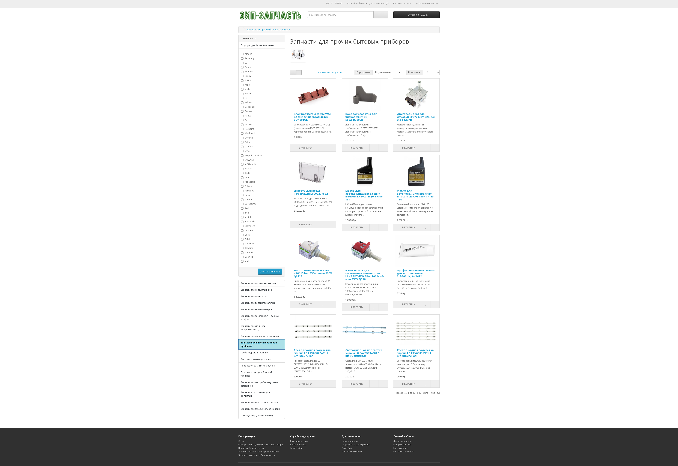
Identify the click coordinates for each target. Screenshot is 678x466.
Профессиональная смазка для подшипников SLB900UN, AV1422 (416, 273)
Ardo (247, 84)
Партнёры (347, 448)
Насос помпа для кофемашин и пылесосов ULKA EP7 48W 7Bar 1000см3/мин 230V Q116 (364, 275)
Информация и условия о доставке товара (260, 444)
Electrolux (249, 106)
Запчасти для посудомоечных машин (260, 336)
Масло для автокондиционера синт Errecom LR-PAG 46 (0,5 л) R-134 (364, 195)
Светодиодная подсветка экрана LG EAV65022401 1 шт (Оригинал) (312, 352)
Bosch (248, 67)
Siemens (249, 71)
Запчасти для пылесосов (253, 296)
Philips (248, 80)
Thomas (249, 252)
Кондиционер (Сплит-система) (257, 415)
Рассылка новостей (403, 451)
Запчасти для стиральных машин (258, 283)
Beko (247, 142)
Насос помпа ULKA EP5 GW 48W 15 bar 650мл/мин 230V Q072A (313, 273)
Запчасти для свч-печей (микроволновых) (253, 327)
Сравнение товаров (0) (330, 72)
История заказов (402, 444)
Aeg (247, 120)
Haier (247, 195)
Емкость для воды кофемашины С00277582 (311, 192)
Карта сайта (296, 448)
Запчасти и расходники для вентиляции (255, 394)
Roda (247, 173)
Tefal (247, 239)
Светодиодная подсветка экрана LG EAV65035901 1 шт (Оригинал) (415, 352)
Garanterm (250, 203)
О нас (241, 441)
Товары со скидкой (352, 451)
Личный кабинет (402, 441)
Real (247, 208)
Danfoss (249, 146)
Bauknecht (250, 221)
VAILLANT (249, 159)
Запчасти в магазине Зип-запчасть (256, 455)
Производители (350, 441)
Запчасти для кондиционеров (256, 309)
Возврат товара (298, 444)
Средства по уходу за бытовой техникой (256, 374)
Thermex (249, 199)
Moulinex (249, 243)
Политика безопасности (251, 448)
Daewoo (249, 256)
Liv (246, 98)
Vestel (248, 217)
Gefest (248, 177)
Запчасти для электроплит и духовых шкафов (260, 317)
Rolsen (248, 93)
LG (246, 62)
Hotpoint (249, 128)
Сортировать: (363, 72)
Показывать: (414, 72)
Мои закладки (400, 448)
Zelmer (248, 102)
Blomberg (250, 225)
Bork (247, 234)
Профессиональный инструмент (258, 365)
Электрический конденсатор (256, 359)
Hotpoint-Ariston (253, 155)
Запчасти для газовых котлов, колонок (261, 408)
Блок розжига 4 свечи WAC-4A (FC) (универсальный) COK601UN (313, 116)
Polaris (248, 186)
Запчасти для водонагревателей (258, 302)
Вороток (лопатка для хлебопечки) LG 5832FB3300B (361, 116)
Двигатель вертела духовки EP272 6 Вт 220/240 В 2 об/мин (416, 116)
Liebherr (249, 230)
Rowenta (249, 247)
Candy (248, 75)
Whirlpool (250, 133)
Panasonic (250, 181)
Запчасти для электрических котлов (259, 402)
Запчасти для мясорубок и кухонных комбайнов (260, 384)
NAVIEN (248, 168)
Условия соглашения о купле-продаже (258, 451)
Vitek (247, 261)
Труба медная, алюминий (254, 352)
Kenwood (249, 190)
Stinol (247, 150)
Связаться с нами (299, 441)
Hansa (248, 115)
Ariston (248, 124)
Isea (247, 212)
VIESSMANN (250, 164)
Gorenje (249, 137)
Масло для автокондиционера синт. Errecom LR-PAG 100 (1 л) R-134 (415, 195)
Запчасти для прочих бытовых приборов (268, 29)
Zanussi (248, 111)
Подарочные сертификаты (356, 444)
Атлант (248, 53)
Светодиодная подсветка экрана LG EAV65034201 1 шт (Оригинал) (363, 352)
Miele (247, 89)
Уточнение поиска (270, 271)
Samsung (249, 58)
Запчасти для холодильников (256, 289)
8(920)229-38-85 (334, 3)
